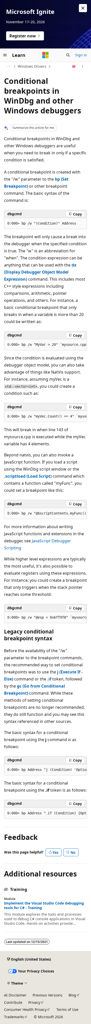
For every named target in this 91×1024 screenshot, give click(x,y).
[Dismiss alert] (83, 8)
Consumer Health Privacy (25, 1009)
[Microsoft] (45, 55)
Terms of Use (67, 1009)
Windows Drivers (32, 66)
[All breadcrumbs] (8, 66)
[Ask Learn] (74, 66)
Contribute (13, 1002)
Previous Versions (47, 995)
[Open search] (68, 55)
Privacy (34, 1002)
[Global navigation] (5, 55)
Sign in (81, 55)
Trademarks (14, 1016)
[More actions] (82, 66)
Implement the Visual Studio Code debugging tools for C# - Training (44, 905)
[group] (45, 344)
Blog (72, 995)
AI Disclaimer (15, 995)
